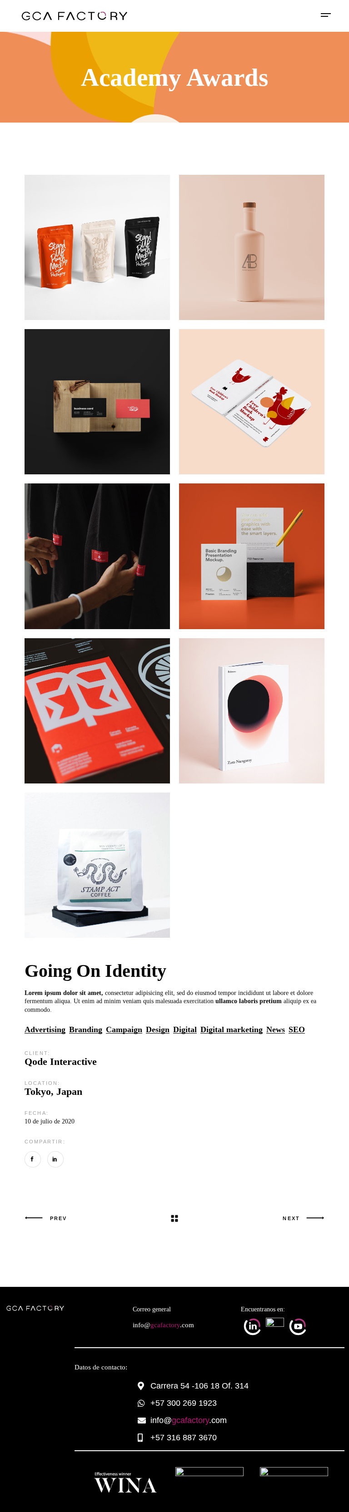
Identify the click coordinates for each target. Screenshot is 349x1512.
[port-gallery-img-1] (97, 556)
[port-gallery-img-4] (251, 247)
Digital (185, 1030)
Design (158, 1030)
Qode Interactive (61, 1061)
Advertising (45, 1030)
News (275, 1030)
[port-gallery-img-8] (251, 401)
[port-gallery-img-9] (97, 865)
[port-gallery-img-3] (97, 247)
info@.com (163, 1325)
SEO (297, 1030)
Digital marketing (231, 1030)
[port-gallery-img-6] (97, 710)
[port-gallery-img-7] (251, 556)
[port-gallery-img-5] (251, 710)
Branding (85, 1030)
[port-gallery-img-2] (97, 401)
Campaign (124, 1030)
